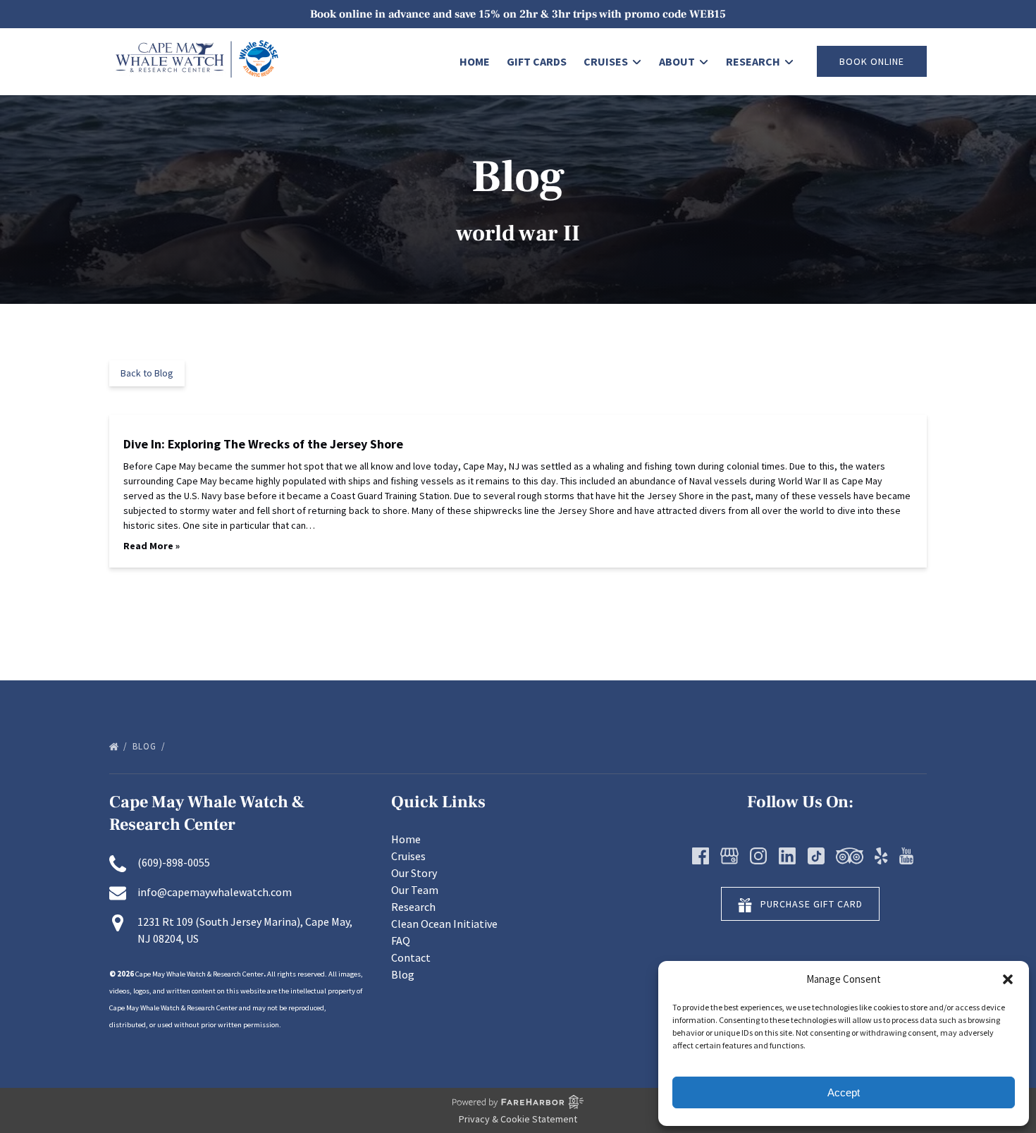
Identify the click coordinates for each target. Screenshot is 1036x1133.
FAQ (400, 940)
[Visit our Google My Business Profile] (729, 855)
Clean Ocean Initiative (444, 924)
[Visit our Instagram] (758, 855)
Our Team (414, 890)
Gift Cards (537, 61)
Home (475, 61)
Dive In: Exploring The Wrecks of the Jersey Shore (263, 444)
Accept (843, 1092)
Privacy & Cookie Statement (518, 1119)
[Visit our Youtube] (906, 855)
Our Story (414, 873)
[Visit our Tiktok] (816, 855)
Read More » (151, 545)
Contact (411, 957)
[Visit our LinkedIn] (787, 855)
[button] (1008, 979)
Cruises (408, 856)
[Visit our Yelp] (881, 855)
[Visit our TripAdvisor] (849, 855)
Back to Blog (147, 373)
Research (413, 907)
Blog (145, 746)
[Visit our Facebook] (700, 855)
